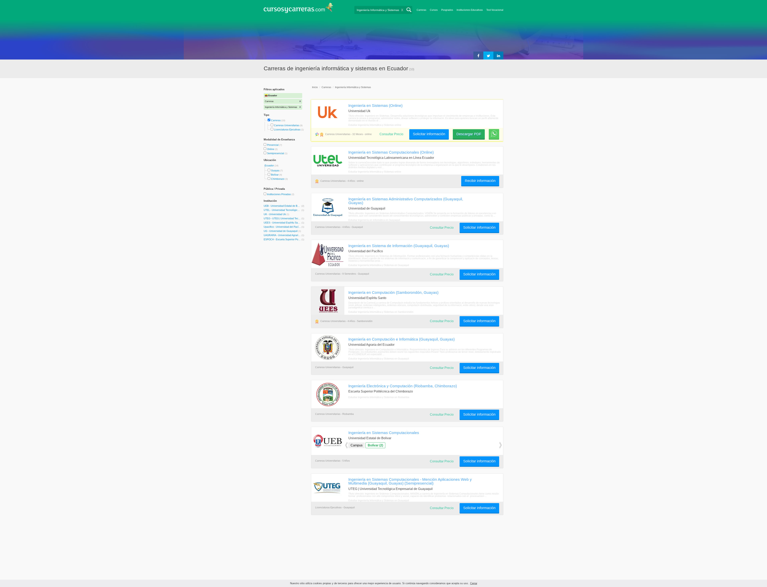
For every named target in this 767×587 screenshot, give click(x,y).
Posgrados (447, 10)
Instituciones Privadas (280, 194)
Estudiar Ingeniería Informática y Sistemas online (374, 125)
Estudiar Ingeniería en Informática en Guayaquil (374, 220)
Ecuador (269, 165)
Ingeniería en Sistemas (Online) (375, 105)
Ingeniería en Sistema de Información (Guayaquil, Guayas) (398, 245)
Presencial (273, 145)
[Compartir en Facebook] (478, 56)
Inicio (315, 87)
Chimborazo (277, 179)
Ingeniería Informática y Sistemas (353, 87)
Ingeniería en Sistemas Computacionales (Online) (391, 152)
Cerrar (473, 583)
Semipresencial (276, 153)
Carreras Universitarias (286, 125)
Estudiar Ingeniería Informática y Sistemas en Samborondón (380, 312)
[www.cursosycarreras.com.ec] (298, 9)
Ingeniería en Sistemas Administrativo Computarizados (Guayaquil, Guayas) (405, 201)
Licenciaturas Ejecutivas (287, 129)
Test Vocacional (494, 10)
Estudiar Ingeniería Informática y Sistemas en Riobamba (378, 397)
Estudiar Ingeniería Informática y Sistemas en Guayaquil (378, 265)
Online (271, 149)
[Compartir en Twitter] (488, 56)
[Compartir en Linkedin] (498, 56)
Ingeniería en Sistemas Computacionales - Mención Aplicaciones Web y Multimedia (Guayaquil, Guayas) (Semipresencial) (410, 481)
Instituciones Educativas (470, 10)
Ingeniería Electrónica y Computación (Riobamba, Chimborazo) (402, 386)
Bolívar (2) (375, 445)
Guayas (275, 170)
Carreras (421, 10)
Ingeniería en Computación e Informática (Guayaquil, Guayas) (401, 339)
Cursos (434, 10)
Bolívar (275, 174)
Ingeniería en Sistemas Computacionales (383, 432)
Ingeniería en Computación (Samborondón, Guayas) (393, 292)
